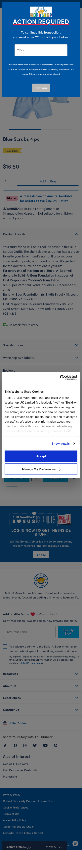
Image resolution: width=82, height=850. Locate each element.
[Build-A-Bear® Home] (41, 11)
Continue (41, 88)
